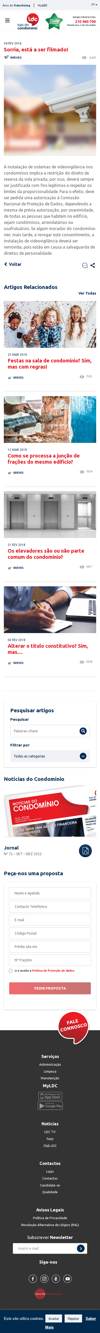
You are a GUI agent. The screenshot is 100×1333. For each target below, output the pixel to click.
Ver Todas (87, 293)
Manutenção (50, 1078)
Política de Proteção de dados (53, 970)
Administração (50, 1064)
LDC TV (50, 1132)
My (42, 5)
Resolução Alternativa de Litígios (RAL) (50, 1225)
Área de (16, 5)
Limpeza (50, 1071)
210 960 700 (85, 21)
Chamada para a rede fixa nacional (81, 25)
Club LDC (50, 1145)
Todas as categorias (29, 756)
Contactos (50, 1178)
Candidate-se (50, 1185)
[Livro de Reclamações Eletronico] (50, 1293)
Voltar (15, 264)
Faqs (50, 1138)
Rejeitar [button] (73, 1318)
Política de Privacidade (50, 1218)
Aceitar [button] (53, 1318)
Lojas (50, 1171)
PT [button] (93, 4)
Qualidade (50, 1192)
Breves (16, 57)
